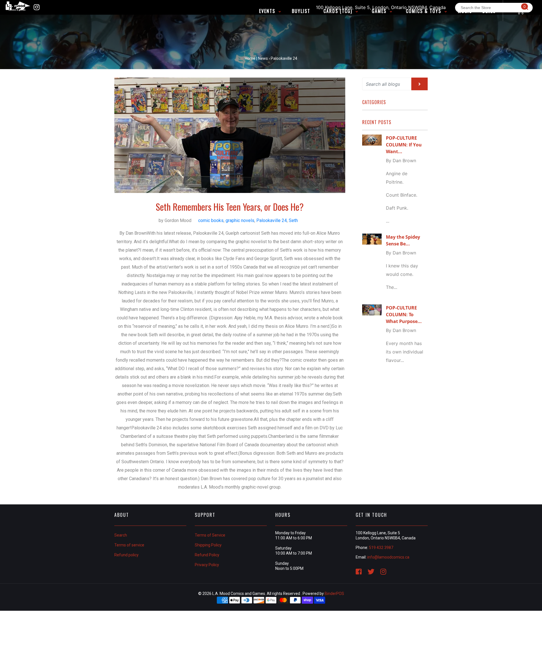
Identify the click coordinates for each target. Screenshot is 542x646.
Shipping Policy (208, 545)
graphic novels (240, 220)
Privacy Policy (207, 564)
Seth (293, 220)
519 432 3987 (381, 547)
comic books (211, 220)
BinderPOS (334, 593)
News (263, 58)
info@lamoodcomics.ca (388, 557)
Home (250, 58)
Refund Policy (207, 555)
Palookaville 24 (271, 220)
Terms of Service (210, 535)
